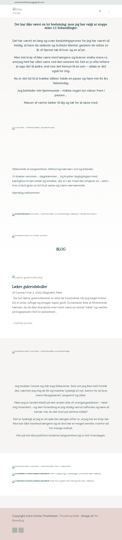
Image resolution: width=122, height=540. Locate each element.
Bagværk (49, 292)
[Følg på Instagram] (21, 530)
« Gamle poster (22, 323)
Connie (20, 292)
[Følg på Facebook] (14, 530)
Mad (59, 292)
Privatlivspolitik (69, 515)
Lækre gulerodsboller (29, 286)
